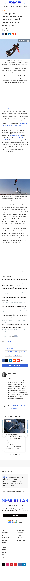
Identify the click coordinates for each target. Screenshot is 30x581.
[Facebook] (3, 34)
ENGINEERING (10, 6)
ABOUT (4, 535)
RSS (3, 555)
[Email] (19, 34)
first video (11, 109)
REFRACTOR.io (21, 540)
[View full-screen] (28, 41)
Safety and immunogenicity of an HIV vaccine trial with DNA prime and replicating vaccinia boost (14, 307)
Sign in (6, 477)
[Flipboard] (16, 34)
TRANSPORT (20, 537)
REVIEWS (4, 542)
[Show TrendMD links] (27, 336)
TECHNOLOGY (21, 535)
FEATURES (4, 540)
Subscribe (15, 516)
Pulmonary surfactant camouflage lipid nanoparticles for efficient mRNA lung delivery (14, 280)
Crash (9, 355)
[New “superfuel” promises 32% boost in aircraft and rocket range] (15, 426)
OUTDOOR (19, 6)
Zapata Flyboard (12, 344)
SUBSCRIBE (5, 533)
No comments (16, 365)
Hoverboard (10, 348)
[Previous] (4, 435)
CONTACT (4, 552)
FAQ (3, 557)
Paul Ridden (12, 373)
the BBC (19, 271)
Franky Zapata (12, 271)
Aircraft (4, 10)
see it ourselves (7, 121)
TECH (3, 6)
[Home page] (15, 2)
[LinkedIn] (9, 34)
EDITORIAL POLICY (7, 537)
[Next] (26, 435)
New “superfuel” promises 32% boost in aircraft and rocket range (14, 437)
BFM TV (25, 271)
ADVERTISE (5, 545)
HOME (3, 530)
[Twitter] (6, 34)
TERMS (4, 547)
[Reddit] (13, 34)
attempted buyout (16, 135)
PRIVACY (4, 550)
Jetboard (17, 355)
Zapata (23, 351)
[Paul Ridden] (4, 374)
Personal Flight (12, 351)
